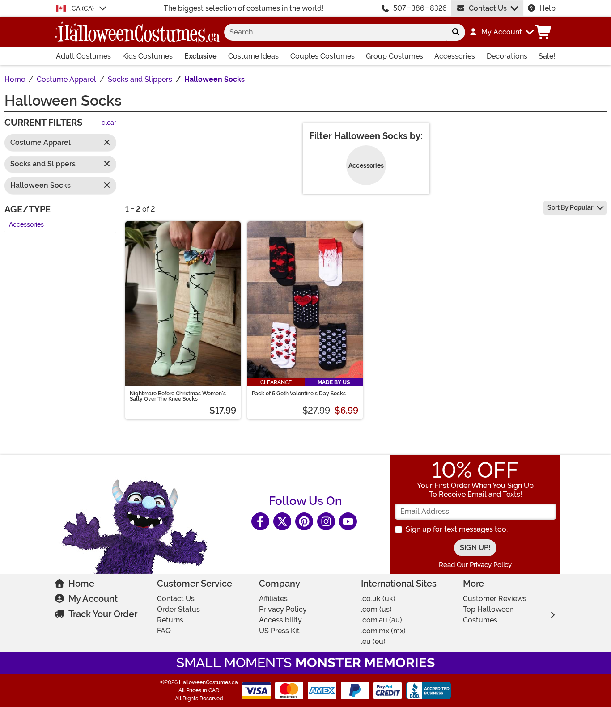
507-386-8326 (420, 8)
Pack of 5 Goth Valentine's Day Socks (299, 393)
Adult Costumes (83, 56)
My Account (93, 598)
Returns (170, 620)
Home (81, 583)
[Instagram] (326, 521)
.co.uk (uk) (378, 598)
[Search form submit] (455, 32)
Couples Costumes (322, 56)
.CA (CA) (83, 8)
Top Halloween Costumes (488, 614)
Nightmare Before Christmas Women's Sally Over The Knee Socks (178, 396)
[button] (501, 32)
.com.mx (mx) (383, 631)
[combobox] (335, 32)
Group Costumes (394, 56)
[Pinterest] (304, 521)
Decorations (507, 56)
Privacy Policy (283, 609)
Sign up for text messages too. (457, 529)
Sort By (570, 207)
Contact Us (488, 8)
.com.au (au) (381, 620)
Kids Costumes (147, 56)
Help (547, 8)
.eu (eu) (373, 641)
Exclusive (200, 56)
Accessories (454, 56)
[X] (282, 521)
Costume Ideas (253, 56)
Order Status (178, 609)
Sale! (547, 56)
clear (109, 123)
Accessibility (280, 620)
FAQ (164, 631)
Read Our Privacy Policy (475, 565)
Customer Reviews (494, 598)
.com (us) (376, 609)
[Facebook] (260, 521)
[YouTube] (348, 521)
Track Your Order (102, 614)
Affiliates (273, 598)
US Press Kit (279, 631)
